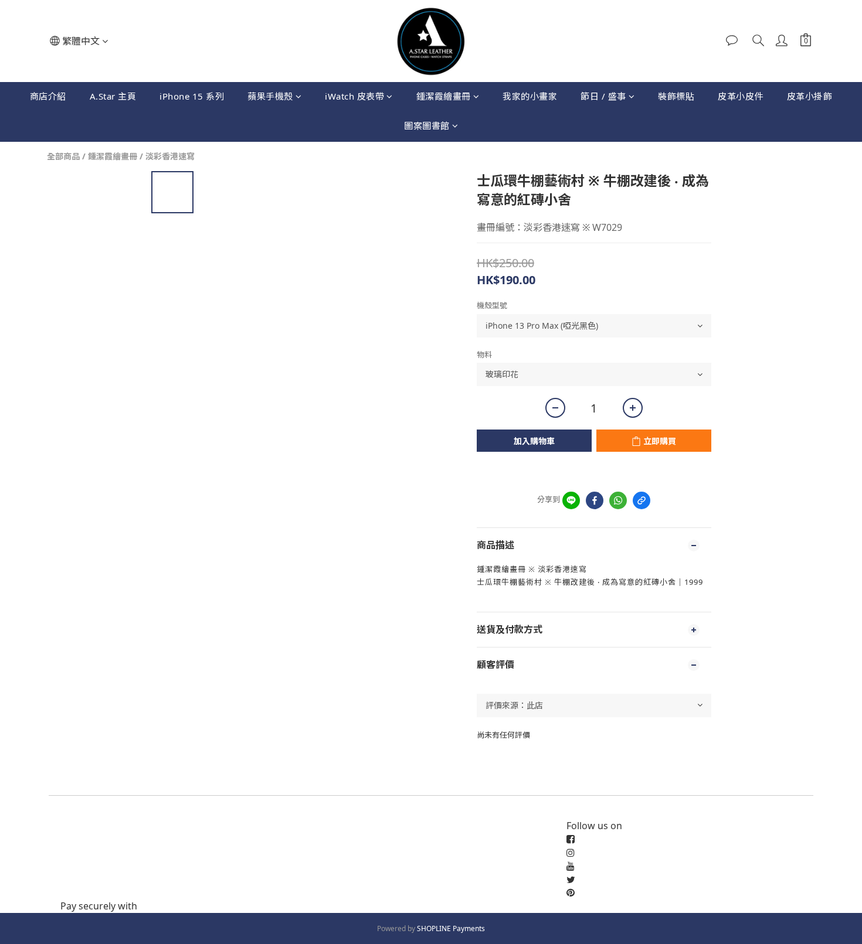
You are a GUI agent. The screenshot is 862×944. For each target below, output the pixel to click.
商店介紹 (48, 96)
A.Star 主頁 (113, 96)
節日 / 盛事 (603, 96)
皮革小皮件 (740, 96)
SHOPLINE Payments (451, 928)
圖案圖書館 (427, 125)
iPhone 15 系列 (191, 96)
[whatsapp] (618, 500)
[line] (571, 500)
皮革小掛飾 (810, 96)
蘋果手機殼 (270, 96)
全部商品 (63, 156)
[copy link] (641, 500)
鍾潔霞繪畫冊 (443, 96)
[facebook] (594, 500)
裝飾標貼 (676, 96)
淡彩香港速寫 (170, 156)
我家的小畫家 (530, 96)
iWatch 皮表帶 (354, 96)
